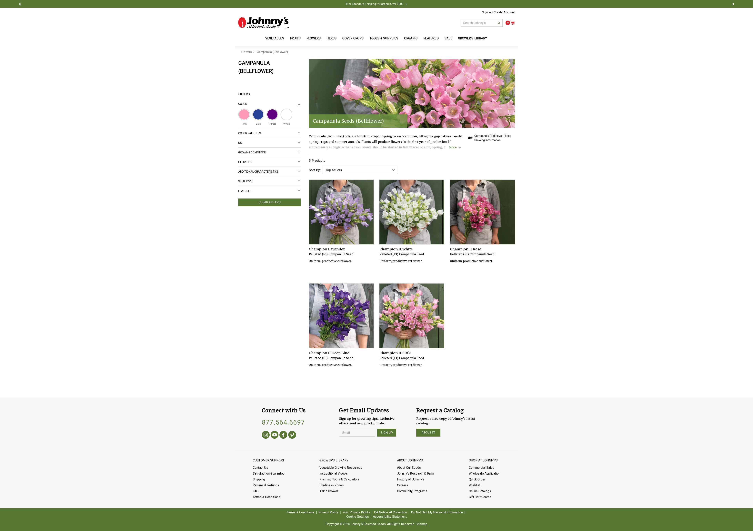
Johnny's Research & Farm (415, 473)
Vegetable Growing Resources (340, 467)
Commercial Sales (481, 467)
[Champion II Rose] (482, 212)
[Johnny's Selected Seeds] (263, 23)
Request (428, 433)
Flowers (246, 52)
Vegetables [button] (274, 38)
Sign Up (387, 433)
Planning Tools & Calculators (339, 479)
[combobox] (482, 23)
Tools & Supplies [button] (384, 38)
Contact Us (260, 467)
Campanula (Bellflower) (272, 52)
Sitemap (421, 524)
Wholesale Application (484, 473)
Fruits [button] (295, 38)
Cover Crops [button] (353, 38)
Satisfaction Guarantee (269, 473)
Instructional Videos (333, 473)
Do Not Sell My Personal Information (437, 512)
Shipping (259, 479)
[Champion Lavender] (341, 212)
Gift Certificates (480, 497)
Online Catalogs (480, 491)
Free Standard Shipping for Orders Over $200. (375, 3)
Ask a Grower (328, 491)
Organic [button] (410, 38)
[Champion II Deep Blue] (341, 316)
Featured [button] (431, 38)
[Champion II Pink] (411, 316)
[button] (20, 4)
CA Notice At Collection (390, 512)
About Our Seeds (409, 467)
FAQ (256, 491)
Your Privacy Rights (356, 512)
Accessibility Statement (390, 516)
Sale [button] (448, 38)
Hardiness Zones (331, 485)
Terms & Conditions (266, 497)
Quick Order (477, 479)
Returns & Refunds (266, 485)
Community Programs (412, 491)
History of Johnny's (410, 479)
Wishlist (474, 485)
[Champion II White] (411, 212)
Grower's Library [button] (473, 38)
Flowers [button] (313, 38)
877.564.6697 (283, 422)
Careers (402, 485)
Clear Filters (270, 202)
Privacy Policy (328, 512)
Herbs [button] (331, 38)
